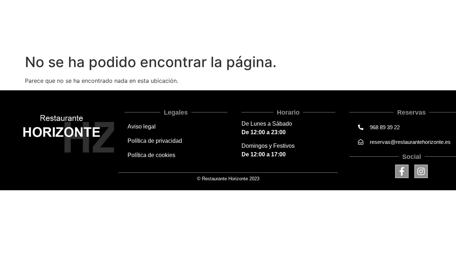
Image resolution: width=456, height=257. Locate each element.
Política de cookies (151, 155)
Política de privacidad (155, 141)
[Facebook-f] (402, 171)
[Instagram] (421, 171)
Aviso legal (142, 127)
